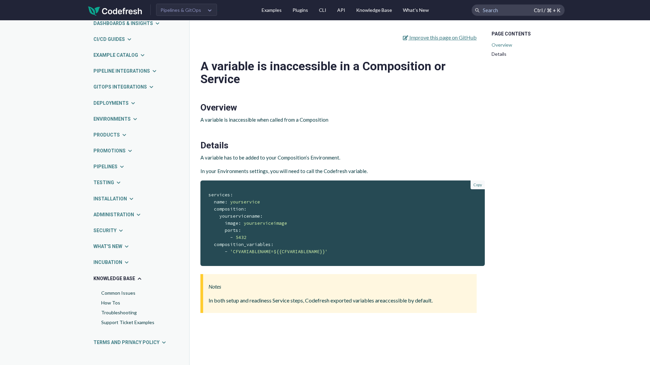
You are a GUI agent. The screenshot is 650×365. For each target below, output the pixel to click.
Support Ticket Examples (127, 322)
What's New (416, 10)
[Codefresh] (115, 10)
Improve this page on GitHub (442, 37)
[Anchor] (241, 107)
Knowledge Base (374, 10)
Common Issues (118, 293)
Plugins (300, 10)
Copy (477, 184)
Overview (502, 45)
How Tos (110, 303)
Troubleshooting (119, 312)
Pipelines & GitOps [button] (180, 10)
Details (499, 54)
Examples (272, 10)
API (341, 10)
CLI (322, 10)
